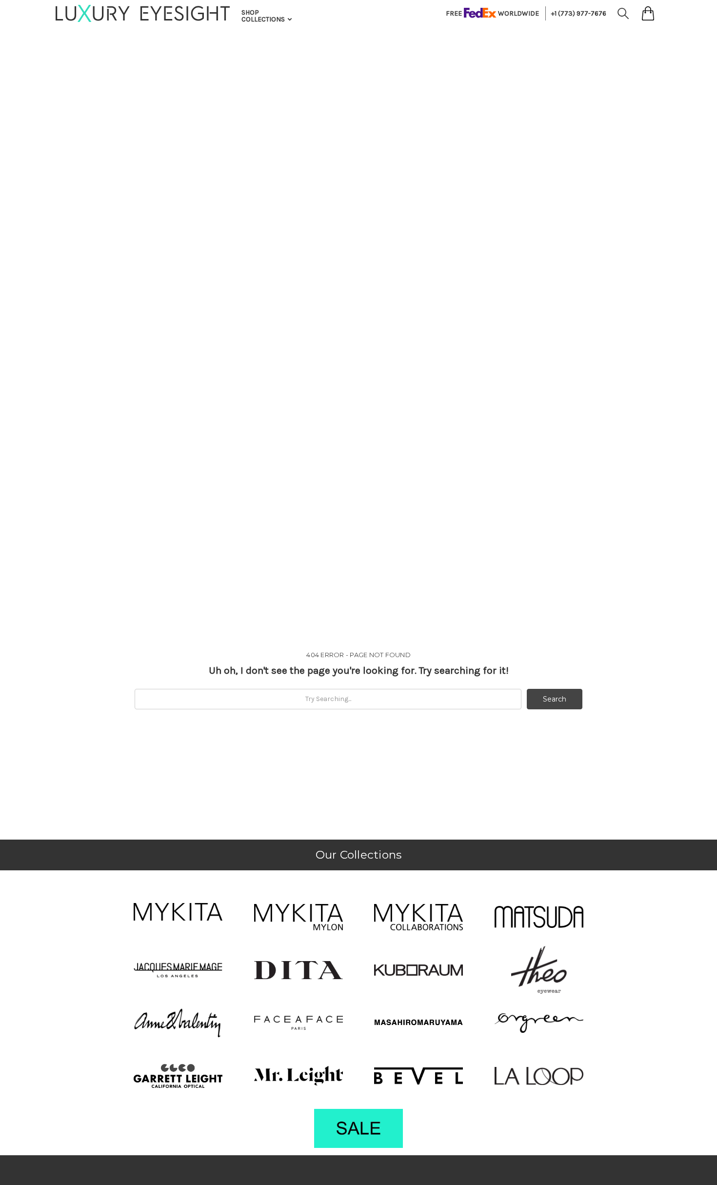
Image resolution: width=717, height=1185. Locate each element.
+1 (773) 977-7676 (578, 13)
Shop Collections (264, 15)
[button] (178, 911)
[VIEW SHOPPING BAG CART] (648, 13)
